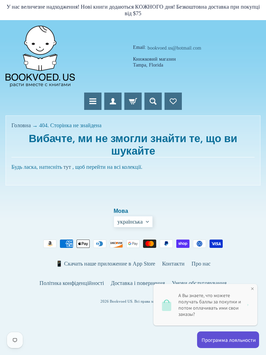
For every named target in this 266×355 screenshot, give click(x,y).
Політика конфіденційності (71, 283)
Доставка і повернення (138, 283)
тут (67, 167)
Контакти (173, 264)
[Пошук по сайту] (153, 101)
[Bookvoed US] (40, 56)
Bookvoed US (121, 301)
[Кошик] (133, 101)
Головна (21, 125)
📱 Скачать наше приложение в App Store (105, 264)
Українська (130, 222)
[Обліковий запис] (113, 101)
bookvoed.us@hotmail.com (174, 48)
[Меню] (92, 101)
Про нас (201, 264)
